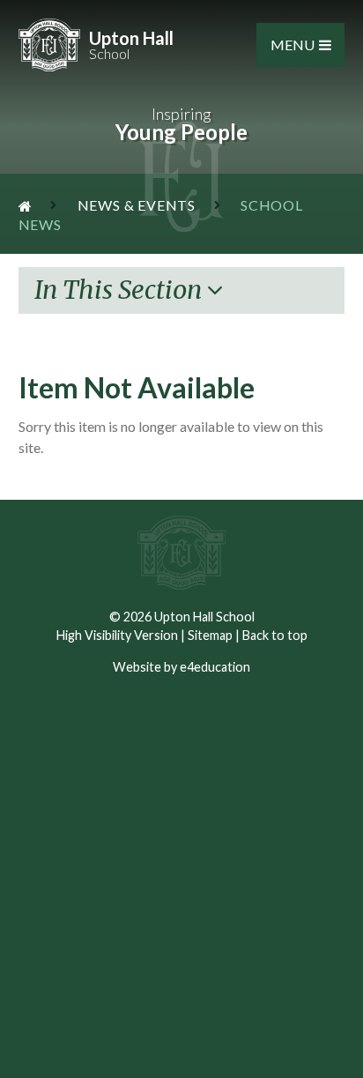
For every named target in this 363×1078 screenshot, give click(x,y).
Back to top (274, 635)
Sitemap (210, 635)
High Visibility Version (117, 635)
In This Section (120, 290)
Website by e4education (181, 666)
